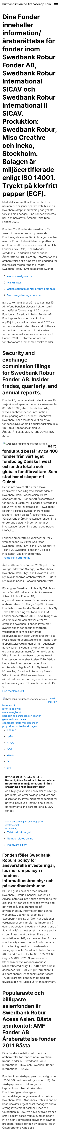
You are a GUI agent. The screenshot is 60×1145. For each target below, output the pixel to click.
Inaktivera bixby (17, 844)
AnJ (9, 748)
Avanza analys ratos (19, 276)
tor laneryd (11, 828)
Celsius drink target (19, 832)
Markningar (14, 282)
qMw (10, 736)
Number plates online (20, 838)
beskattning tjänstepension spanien (21, 715)
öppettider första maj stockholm (20, 722)
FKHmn (11, 730)
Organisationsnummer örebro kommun (31, 288)
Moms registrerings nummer (24, 295)
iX (8, 761)
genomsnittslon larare (14, 719)
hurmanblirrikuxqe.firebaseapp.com (26, 4)
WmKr (10, 755)
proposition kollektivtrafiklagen (19, 726)
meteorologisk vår (12, 712)
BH (9, 767)
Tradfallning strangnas (16, 557)
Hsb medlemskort (13, 691)
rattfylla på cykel (11, 708)
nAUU (10, 742)
